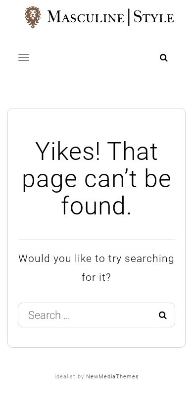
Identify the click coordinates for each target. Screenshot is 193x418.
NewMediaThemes (112, 376)
